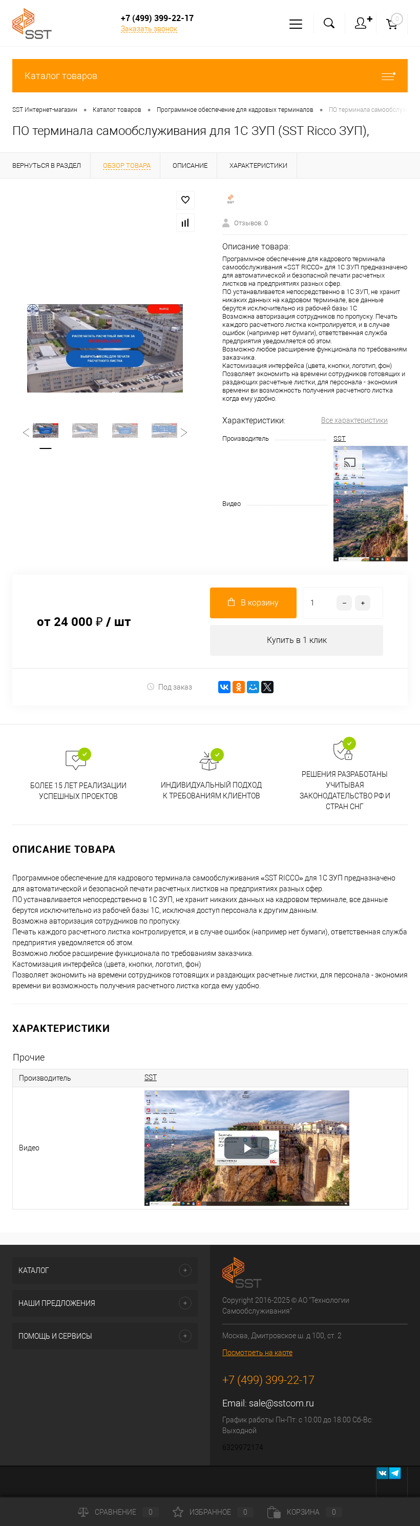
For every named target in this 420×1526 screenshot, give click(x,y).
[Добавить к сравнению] (185, 222)
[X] (267, 687)
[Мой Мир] (253, 687)
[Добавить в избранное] (185, 200)
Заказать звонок (149, 29)
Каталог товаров (61, 75)
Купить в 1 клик (297, 640)
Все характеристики (354, 420)
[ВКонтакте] (224, 687)
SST (339, 438)
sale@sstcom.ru (281, 1403)
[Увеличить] (105, 348)
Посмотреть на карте (257, 1352)
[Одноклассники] (239, 687)
